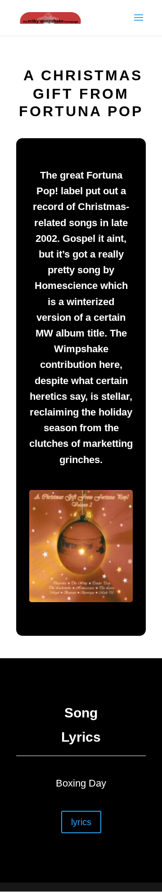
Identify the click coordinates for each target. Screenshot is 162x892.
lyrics (81, 822)
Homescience (66, 285)
